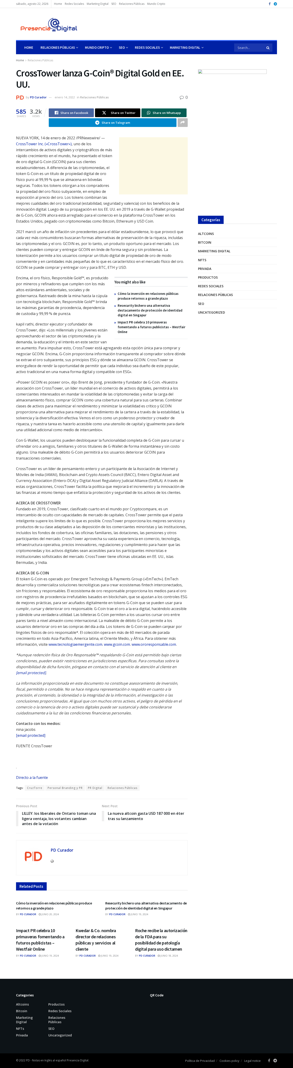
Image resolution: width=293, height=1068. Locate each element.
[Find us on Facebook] (270, 4)
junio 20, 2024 (50, 914)
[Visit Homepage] (46, 24)
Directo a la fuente (32, 777)
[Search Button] (268, 47)
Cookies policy (229, 1061)
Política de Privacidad (200, 1061)
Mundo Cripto (156, 4)
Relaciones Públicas (58, 47)
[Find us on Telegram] (275, 4)
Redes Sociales (74, 4)
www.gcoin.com (117, 644)
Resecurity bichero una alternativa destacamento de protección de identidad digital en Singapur (150, 310)
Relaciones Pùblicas (131, 4)
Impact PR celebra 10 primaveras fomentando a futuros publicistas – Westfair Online (151, 327)
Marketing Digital (98, 4)
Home (58, 4)
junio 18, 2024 (169, 955)
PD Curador (38, 97)
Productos (208, 277)
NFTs (202, 260)
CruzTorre (34, 788)
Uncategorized (211, 312)
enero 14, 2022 (65, 97)
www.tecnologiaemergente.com (75, 644)
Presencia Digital (77, 1060)
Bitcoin (204, 242)
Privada (204, 268)
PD (28, 1060)
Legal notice (252, 1061)
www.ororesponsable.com (154, 644)
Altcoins (206, 233)
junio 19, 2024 (139, 914)
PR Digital (95, 788)
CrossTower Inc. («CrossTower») (44, 143)
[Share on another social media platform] (183, 122)
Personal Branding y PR (65, 788)
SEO (113, 4)
